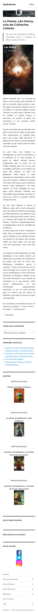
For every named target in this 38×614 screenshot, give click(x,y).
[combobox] (19, 331)
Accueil (6, 574)
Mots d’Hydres (9, 584)
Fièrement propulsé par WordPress (23, 610)
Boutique (7, 594)
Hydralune (9, 4)
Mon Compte (8, 599)
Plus (4, 604)
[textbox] (19, 333)
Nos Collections (9, 589)
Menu (31, 4)
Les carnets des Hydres (14, 359)
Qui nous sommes (10, 579)
